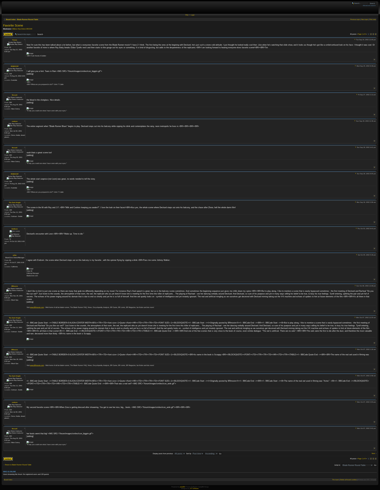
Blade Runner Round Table (27, 19)
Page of (362, 34)
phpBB (182, 487)
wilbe (15, 255)
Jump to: (337, 465)
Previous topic (355, 19)
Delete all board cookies (348, 479)
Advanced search (369, 5)
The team (335, 479)
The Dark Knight (14, 202)
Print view (372, 19)
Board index (11, 19)
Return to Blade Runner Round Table (18, 465)
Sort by (189, 453)
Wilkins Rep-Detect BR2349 (22, 29)
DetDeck (15, 229)
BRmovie (14, 286)
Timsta (14, 40)
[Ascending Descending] (213, 453)
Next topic (364, 19)
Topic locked (7, 33)
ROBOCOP (15, 66)
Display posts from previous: (163, 453)
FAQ (186, 15)
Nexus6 (14, 95)
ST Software (194, 488)
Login (193, 15)
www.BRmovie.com (37, 307)
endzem (15, 121)
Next (373, 453)
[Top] (374, 59)
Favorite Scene (13, 25)
